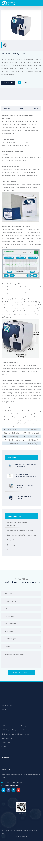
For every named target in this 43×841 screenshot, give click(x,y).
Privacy (24, 836)
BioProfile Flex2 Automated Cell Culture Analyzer (25, 465)
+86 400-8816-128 (28, 82)
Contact (7, 82)
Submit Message (21, 673)
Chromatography (13, 545)
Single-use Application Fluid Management (21, 535)
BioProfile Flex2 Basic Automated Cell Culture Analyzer (25, 476)
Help (17, 836)
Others (9, 550)
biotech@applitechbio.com (13, 782)
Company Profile (7, 705)
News (3, 763)
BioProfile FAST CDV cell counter (25, 486)
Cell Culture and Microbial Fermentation (20, 530)
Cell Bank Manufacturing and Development (17, 523)
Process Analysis (13, 540)
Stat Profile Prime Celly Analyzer (24, 497)
